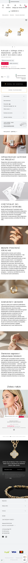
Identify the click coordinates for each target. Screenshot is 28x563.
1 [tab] (3, 437)
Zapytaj (13, 131)
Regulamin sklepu (19, 557)
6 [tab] (11, 437)
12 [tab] (19, 437)
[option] (14, 32)
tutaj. (10, 478)
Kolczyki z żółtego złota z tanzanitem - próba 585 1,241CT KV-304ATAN (14, 422)
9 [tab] (15, 437)
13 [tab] (21, 437)
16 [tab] (25, 437)
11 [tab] (18, 437)
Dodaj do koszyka (15, 84)
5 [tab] (9, 437)
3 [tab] (6, 437)
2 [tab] (5, 437)
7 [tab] (12, 437)
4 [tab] (8, 437)
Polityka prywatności (9, 557)
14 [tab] (22, 437)
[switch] (25, 560)
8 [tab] (14, 437)
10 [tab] (16, 437)
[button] (14, 431)
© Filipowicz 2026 (14, 559)
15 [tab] (24, 437)
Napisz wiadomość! (8, 525)
